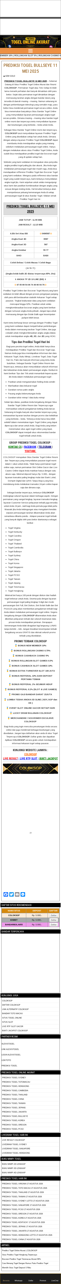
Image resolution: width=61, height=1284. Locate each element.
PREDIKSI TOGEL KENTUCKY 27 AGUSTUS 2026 (23, 1222)
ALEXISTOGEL (8, 1044)
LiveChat (54, 1281)
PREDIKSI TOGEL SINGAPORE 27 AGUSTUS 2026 (24, 1205)
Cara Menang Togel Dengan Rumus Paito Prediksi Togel (25, 1263)
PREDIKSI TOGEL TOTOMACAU (16, 1082)
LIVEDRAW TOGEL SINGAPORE (16, 1149)
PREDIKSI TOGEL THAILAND (14, 1095)
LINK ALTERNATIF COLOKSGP (15, 1009)
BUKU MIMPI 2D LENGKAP (14, 1164)
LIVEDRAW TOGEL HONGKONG (16, 1153)
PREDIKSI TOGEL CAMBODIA (15, 1090)
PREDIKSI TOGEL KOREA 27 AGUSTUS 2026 (21, 1218)
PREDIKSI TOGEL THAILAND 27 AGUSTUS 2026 (23, 1192)
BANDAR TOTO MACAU (12, 1013)
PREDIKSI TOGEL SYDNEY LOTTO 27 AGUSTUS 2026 (25, 1201)
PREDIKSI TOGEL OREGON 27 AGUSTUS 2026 (22, 1214)
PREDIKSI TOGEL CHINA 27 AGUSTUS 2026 (21, 1239)
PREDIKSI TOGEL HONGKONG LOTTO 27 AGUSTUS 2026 (27, 1235)
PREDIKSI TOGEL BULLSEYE (15, 1116)
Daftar (53, 915)
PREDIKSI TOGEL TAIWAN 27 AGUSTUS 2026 (22, 1197)
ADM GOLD (10, 76)
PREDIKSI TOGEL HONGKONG (15, 1086)
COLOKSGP (30, 754)
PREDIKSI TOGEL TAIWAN (13, 1103)
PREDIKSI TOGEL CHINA (13, 1099)
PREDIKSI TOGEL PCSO (13, 1129)
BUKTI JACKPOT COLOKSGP (15, 1031)
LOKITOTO (6, 1060)
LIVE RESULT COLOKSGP (13, 1140)
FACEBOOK (30, 447)
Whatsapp (18, 1281)
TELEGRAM (45, 447)
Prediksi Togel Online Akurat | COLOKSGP (19, 1250)
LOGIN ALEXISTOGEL (11, 1055)
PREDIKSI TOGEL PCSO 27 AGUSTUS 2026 (21, 1209)
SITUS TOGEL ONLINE (12, 1018)
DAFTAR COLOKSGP (11, 1005)
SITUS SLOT (7, 1022)
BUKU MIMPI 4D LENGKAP (14, 1173)
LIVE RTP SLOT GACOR (12, 1026)
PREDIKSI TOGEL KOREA (13, 1120)
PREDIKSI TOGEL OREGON (14, 1125)
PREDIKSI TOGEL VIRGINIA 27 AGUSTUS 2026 (22, 1184)
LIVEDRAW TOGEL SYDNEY (14, 1144)
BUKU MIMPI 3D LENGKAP (14, 1168)
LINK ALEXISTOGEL (10, 1049)
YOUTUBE (30, 451)
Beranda (6, 1281)
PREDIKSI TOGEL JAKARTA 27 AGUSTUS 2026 (22, 1231)
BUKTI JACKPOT (48, 758)
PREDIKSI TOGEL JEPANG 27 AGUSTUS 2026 (22, 1226)
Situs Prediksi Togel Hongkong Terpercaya (20, 1255)
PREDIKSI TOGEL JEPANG (14, 1108)
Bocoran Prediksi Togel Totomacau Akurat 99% (21, 1259)
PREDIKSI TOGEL (9, 1066)
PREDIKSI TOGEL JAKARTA (14, 1112)
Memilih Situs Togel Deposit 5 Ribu (16, 1268)
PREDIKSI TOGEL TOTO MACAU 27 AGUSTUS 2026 (24, 1188)
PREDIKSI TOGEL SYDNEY (14, 1078)
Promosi (43, 1281)
